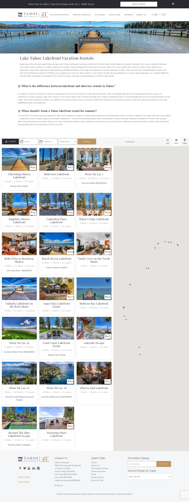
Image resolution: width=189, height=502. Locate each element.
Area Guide (114, 15)
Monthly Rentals (82, 15)
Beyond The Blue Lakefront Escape (19, 434)
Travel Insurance (98, 471)
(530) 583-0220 (68, 471)
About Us (141, 15)
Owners (128, 15)
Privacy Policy (97, 477)
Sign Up (163, 464)
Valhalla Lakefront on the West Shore (19, 305)
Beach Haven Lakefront (56, 258)
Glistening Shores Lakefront (19, 175)
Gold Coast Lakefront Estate (56, 344)
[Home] (33, 14)
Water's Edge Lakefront (94, 219)
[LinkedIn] (34, 468)
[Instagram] (38, 468)
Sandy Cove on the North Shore (94, 260)
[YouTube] (29, 468)
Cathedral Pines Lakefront (56, 220)
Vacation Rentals (59, 15)
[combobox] (149, 476)
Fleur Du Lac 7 (94, 174)
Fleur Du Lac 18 (56, 388)
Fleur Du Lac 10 (19, 388)
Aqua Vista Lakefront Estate (56, 305)
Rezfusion (111, 494)
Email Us (59, 485)
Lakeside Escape (94, 343)
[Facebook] (20, 468)
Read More (138, 4)
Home (94, 462)
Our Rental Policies (99, 468)
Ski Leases (100, 15)
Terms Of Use (97, 480)
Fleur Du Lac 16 (19, 343)
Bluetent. (128, 494)
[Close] (172, 4)
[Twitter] (25, 468)
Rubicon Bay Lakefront (94, 303)
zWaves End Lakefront (94, 388)
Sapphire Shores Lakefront (19, 220)
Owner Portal (24, 477)
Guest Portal (23, 482)
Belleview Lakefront (56, 174)
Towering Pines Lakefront (56, 434)
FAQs (93, 474)
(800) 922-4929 (70, 474)
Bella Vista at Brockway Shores (19, 260)
